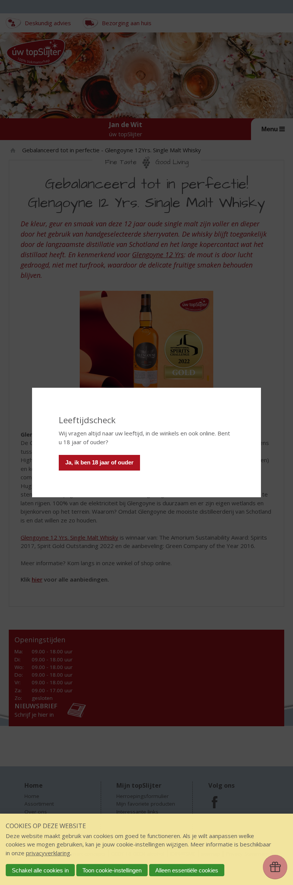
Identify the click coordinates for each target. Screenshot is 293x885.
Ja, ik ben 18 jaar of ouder (99, 462)
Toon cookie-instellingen (112, 870)
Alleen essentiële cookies (186, 870)
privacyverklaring (48, 853)
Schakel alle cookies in (40, 870)
